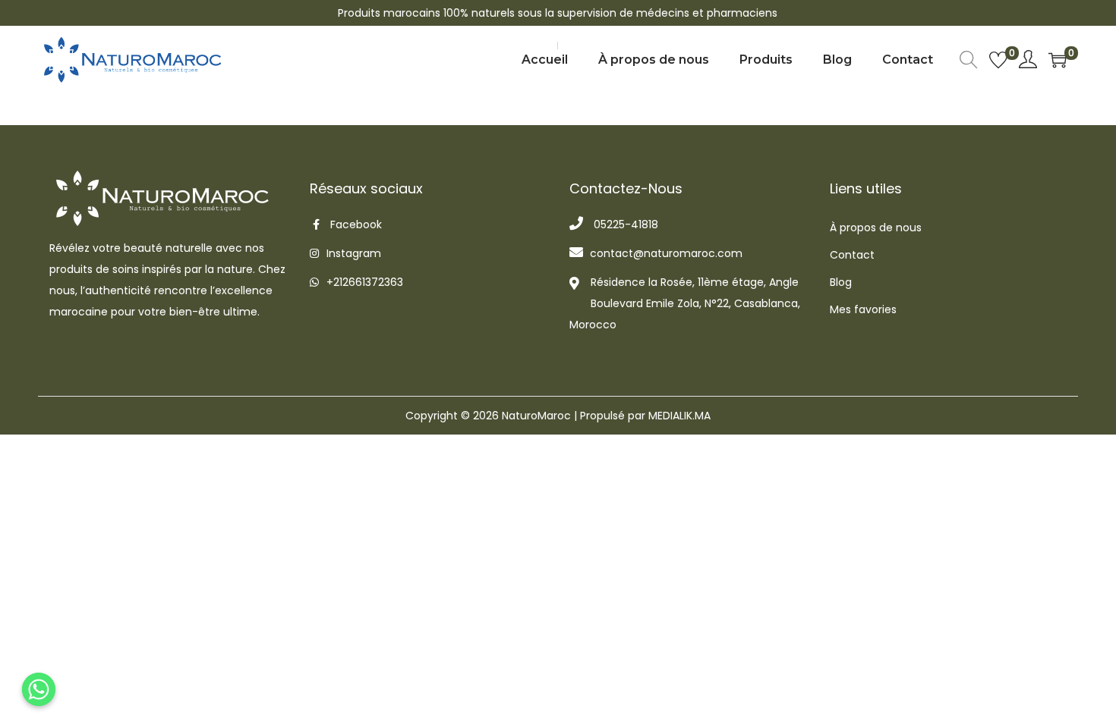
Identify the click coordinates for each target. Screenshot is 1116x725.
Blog (841, 282)
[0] (998, 60)
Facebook (356, 224)
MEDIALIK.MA (679, 415)
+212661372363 (364, 282)
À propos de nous (876, 227)
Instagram (353, 253)
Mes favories (863, 309)
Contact (852, 254)
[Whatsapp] (38, 689)
